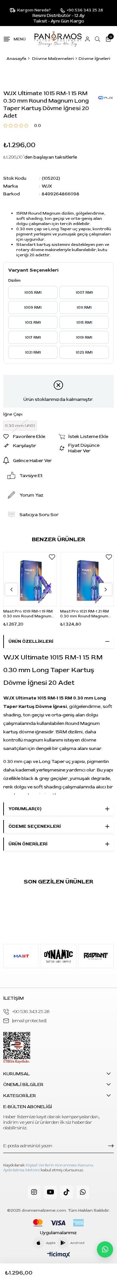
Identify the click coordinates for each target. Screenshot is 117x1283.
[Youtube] (50, 1192)
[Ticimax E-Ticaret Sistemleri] (58, 1255)
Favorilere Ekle (52, 557)
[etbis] (16, 1048)
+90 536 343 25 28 (30, 1011)
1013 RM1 (33, 322)
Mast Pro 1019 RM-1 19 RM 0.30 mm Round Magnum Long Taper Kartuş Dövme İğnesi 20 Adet (29, 614)
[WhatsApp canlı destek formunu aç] (105, 1249)
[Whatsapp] (82, 1192)
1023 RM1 (84, 352)
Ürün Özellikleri (30, 641)
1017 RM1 (33, 337)
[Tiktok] (66, 1192)
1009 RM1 (33, 307)
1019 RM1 (84, 337)
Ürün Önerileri (27, 844)
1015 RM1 (84, 322)
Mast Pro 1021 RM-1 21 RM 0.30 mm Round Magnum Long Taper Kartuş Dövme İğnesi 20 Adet (85, 614)
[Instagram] (34, 1192)
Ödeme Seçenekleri (34, 826)
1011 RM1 (84, 307)
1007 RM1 (84, 292)
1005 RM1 (33, 292)
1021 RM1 (33, 352)
